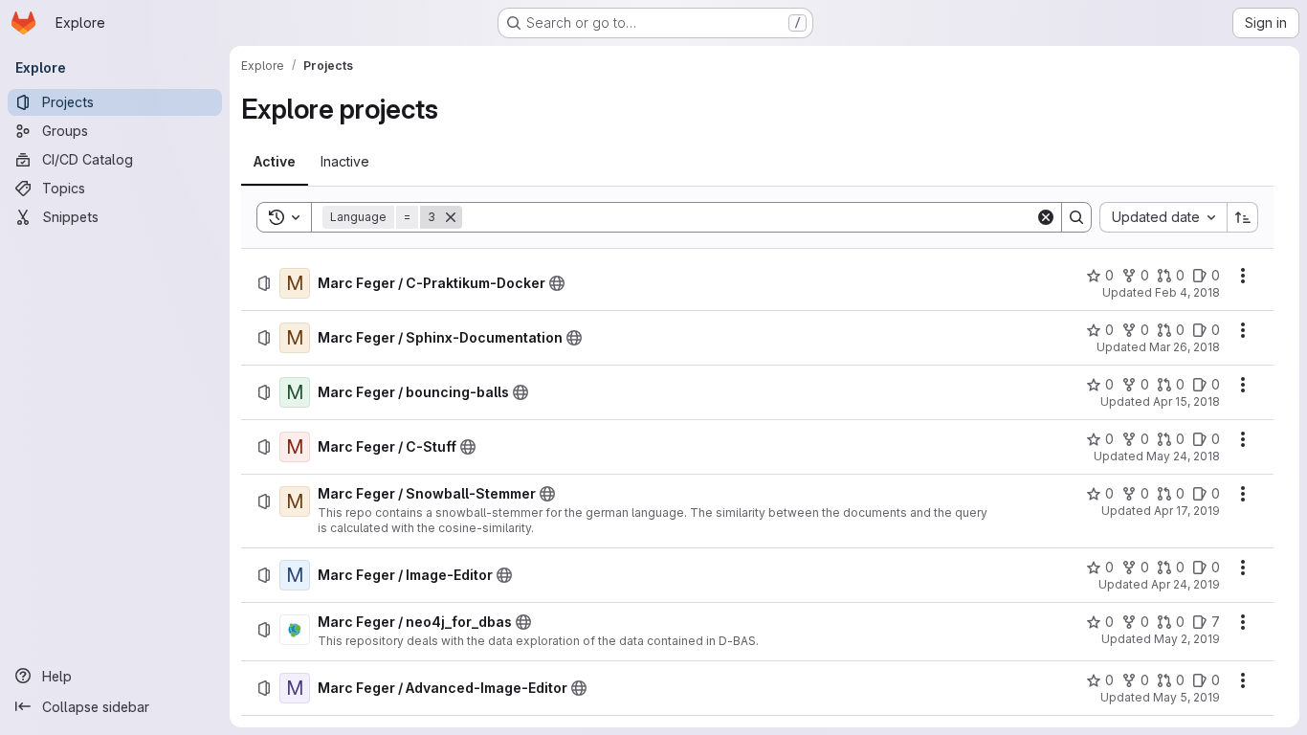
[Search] (1076, 217)
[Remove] (450, 217)
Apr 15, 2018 (1186, 401)
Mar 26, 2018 (1184, 347)
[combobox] (1163, 217)
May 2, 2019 (1187, 639)
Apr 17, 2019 (1187, 510)
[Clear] (1045, 217)
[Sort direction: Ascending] (1243, 217)
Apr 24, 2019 (1185, 584)
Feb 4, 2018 (1187, 292)
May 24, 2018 (1183, 456)
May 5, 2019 (1186, 697)
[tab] (274, 162)
